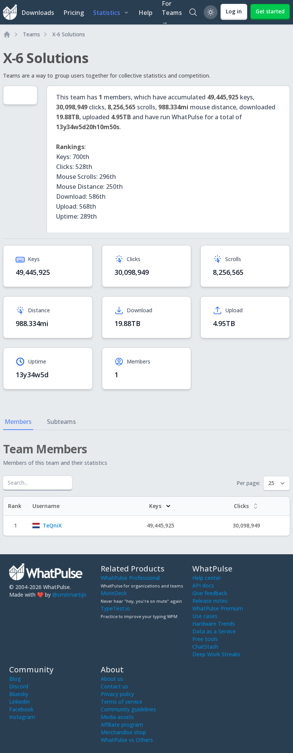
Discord (18, 686)
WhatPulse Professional (130, 577)
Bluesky (18, 694)
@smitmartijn (69, 594)
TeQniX (52, 525)
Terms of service (121, 701)
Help (145, 12)
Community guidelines (128, 709)
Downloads (37, 12)
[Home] (7, 34)
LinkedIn (19, 701)
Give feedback (209, 593)
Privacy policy (117, 694)
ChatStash (205, 646)
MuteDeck (114, 593)
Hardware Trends (213, 623)
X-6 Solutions (68, 34)
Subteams (61, 421)
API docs (203, 585)
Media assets (117, 717)
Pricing (73, 12)
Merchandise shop (123, 732)
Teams (31, 34)
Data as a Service (214, 631)
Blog (15, 678)
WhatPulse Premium (217, 608)
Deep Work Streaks (216, 654)
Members (18, 421)
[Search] (193, 12)
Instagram (22, 717)
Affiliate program (122, 724)
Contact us (114, 686)
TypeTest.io (115, 608)
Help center (206, 577)
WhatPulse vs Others (127, 739)
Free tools (205, 639)
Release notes (210, 600)
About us (112, 678)
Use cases (204, 616)
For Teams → (172, 12)
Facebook (21, 709)
